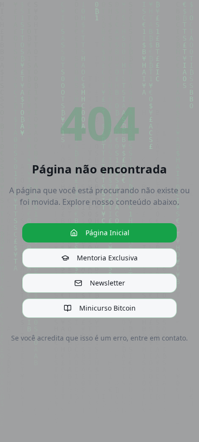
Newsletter (107, 282)
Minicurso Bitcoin (107, 308)
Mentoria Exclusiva (107, 257)
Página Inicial (107, 232)
